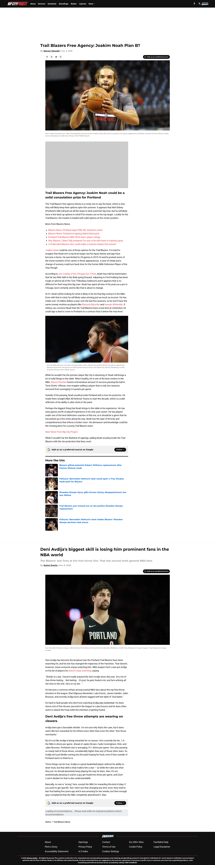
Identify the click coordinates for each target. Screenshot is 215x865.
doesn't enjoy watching (79, 670)
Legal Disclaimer (162, 846)
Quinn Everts (50, 565)
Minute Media (32, 858)
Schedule (52, 4)
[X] (199, 4)
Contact (106, 842)
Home (48, 822)
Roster (74, 4)
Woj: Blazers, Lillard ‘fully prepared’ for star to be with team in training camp (85, 240)
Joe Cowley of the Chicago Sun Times (77, 273)
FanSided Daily (161, 842)
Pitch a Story (51, 846)
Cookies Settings (110, 851)
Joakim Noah (52, 250)
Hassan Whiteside (114, 304)
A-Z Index (83, 851)
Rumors (41, 4)
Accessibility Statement (56, 851)
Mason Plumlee (59, 382)
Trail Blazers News (61, 822)
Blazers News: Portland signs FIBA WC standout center (75, 230)
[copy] (60, 57)
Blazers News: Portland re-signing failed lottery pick (73, 233)
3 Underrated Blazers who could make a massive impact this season (82, 244)
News (33, 4)
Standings (63, 4)
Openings (83, 842)
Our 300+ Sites (136, 842)
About (48, 842)
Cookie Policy (135, 846)
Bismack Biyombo (91, 304)
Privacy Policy (85, 846)
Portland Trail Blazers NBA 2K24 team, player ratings (74, 237)
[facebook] (194, 4)
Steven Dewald (51, 51)
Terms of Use (108, 846)
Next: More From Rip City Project (61, 432)
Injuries (82, 4)
